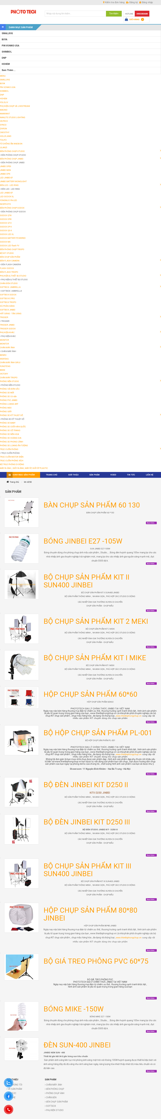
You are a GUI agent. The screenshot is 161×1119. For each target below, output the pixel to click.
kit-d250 (28, 482)
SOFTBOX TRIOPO (8, 302)
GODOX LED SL (7, 234)
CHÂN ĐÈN (51, 1097)
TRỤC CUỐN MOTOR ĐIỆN (11, 457)
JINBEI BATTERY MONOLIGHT (13, 181)
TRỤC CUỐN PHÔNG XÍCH (11, 460)
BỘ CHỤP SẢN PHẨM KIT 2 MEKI (96, 621)
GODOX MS (5, 242)
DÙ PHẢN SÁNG (7, 306)
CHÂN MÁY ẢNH (54, 1084)
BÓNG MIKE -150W (74, 1009)
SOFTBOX (51, 1106)
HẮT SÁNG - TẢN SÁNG (10, 313)
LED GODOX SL (7, 196)
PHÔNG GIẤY (6, 411)
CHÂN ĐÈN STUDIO (9, 283)
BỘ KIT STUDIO (7, 253)
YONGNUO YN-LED (8, 200)
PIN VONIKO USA (10, 45)
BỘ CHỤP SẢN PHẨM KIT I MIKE (95, 658)
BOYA (4, 39)
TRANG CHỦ (51, 475)
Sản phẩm (94, 475)
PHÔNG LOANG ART (9, 404)
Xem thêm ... (9, 70)
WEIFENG (4, 359)
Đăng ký (133, 2)
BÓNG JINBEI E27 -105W (83, 541)
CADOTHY (4, 132)
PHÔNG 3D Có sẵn (8, 396)
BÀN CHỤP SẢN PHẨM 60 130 (92, 505)
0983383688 (142, 14)
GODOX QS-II (6, 230)
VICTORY (4, 374)
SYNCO (3, 125)
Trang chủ (14, 482)
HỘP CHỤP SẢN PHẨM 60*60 (90, 694)
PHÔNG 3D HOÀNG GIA (10, 438)
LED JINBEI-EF (6, 177)
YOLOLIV (4, 102)
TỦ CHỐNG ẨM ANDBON (11, 143)
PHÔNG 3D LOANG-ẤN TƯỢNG (14, 445)
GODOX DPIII (5, 219)
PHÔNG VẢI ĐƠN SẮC (9, 389)
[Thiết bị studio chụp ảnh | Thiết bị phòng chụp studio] (23, 12)
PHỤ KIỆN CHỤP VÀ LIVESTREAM (15, 106)
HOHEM (6, 64)
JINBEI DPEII (5, 166)
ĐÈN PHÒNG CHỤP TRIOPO (12, 249)
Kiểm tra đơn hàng (115, 2)
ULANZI (3, 147)
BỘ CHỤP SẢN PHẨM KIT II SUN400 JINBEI (86, 581)
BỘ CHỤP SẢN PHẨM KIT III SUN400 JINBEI (87, 870)
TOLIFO (3, 140)
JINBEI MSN (5, 170)
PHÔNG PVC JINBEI (8, 400)
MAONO (4, 110)
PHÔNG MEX (5, 408)
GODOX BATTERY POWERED (13, 238)
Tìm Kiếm (114, 13)
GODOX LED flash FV (9, 245)
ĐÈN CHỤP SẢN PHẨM (10, 257)
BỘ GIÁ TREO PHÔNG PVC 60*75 (96, 961)
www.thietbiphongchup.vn (129, 715)
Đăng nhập (147, 2)
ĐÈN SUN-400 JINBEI (77, 1045)
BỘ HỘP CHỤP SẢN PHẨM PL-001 (98, 733)
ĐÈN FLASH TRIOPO (9, 272)
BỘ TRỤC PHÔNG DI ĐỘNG (12, 464)
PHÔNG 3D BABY (7, 423)
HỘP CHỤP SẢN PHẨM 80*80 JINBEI (90, 914)
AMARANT (5, 113)
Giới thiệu (73, 475)
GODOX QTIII (5, 215)
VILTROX (4, 121)
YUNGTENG (5, 366)
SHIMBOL (7, 51)
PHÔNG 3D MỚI (7, 392)
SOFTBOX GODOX (8, 294)
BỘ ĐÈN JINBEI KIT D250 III (87, 822)
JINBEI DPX (5, 174)
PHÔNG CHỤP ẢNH (55, 1093)
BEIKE (2, 370)
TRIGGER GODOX (8, 328)
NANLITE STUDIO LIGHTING (12, 117)
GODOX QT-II (5, 223)
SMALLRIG (7, 33)
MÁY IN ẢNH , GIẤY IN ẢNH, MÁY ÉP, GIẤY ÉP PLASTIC (24, 468)
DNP (4, 58)
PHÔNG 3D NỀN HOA (9, 434)
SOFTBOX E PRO (7, 298)
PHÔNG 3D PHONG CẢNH (11, 442)
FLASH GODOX (7, 268)
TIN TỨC (131, 475)
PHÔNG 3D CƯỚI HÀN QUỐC (13, 426)
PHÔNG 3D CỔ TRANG (10, 430)
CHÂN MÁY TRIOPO (9, 377)
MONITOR (4, 340)
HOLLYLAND (5, 136)
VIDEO (113, 475)
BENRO (3, 355)
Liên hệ (149, 475)
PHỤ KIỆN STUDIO (55, 1110)
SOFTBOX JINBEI (7, 310)
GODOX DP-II (6, 227)
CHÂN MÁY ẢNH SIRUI (10, 362)
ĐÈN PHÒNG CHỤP (55, 1089)
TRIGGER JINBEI (7, 325)
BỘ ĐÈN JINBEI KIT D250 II (86, 785)
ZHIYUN (3, 128)
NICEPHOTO (5, 204)
